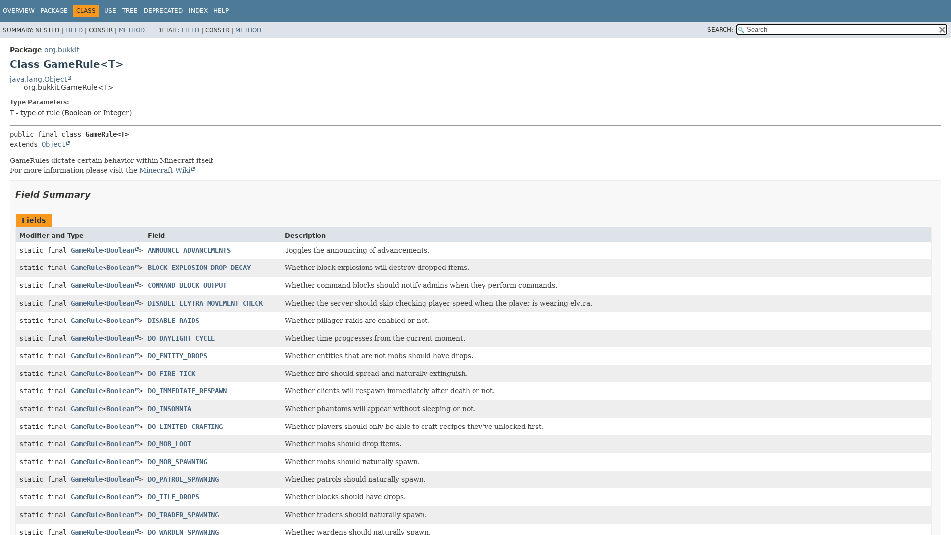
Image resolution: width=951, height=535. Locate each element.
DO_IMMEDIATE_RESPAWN (187, 391)
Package (54, 10)
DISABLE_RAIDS (173, 320)
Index (198, 10)
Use (110, 10)
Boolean (120, 250)
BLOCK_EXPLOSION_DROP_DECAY (199, 267)
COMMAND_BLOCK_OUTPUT (187, 285)
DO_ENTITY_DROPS (177, 356)
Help (221, 10)
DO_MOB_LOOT (169, 444)
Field (74, 30)
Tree (130, 10)
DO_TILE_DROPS (173, 497)
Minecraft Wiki (164, 170)
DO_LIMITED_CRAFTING (185, 426)
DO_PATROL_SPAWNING (183, 479)
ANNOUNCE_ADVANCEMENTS (189, 250)
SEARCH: (720, 29)
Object (53, 144)
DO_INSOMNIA (169, 409)
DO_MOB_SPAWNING (177, 462)
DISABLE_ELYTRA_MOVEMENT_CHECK (205, 303)
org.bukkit (61, 50)
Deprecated (163, 10)
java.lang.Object (38, 79)
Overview (19, 10)
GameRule (87, 250)
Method (132, 30)
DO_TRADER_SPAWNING (183, 515)
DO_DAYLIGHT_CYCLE (181, 338)
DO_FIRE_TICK (171, 373)
